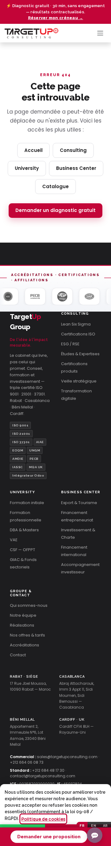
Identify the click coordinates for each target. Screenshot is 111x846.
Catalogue (55, 186)
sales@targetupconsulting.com (67, 756)
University (27, 168)
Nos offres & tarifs (27, 635)
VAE (14, 540)
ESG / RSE (70, 344)
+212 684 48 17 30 (48, 770)
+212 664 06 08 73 (26, 762)
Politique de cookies (43, 819)
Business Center (76, 168)
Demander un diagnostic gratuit (55, 210)
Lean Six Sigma (76, 324)
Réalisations (22, 625)
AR (105, 826)
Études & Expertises (80, 354)
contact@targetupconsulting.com (42, 776)
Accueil (33, 150)
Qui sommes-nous (28, 605)
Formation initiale (27, 503)
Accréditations (24, 645)
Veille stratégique (79, 381)
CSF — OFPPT (22, 550)
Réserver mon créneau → (55, 17)
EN (93, 826)
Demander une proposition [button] (48, 837)
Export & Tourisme (79, 503)
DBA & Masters (24, 530)
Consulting (73, 150)
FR (82, 826)
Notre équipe (23, 615)
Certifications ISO (78, 334)
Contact (18, 655)
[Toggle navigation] (100, 33)
